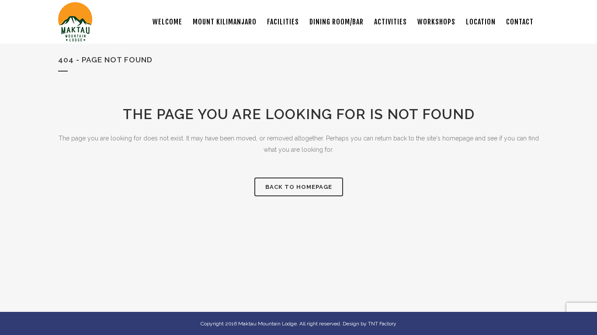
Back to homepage (298, 187)
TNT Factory (382, 324)
